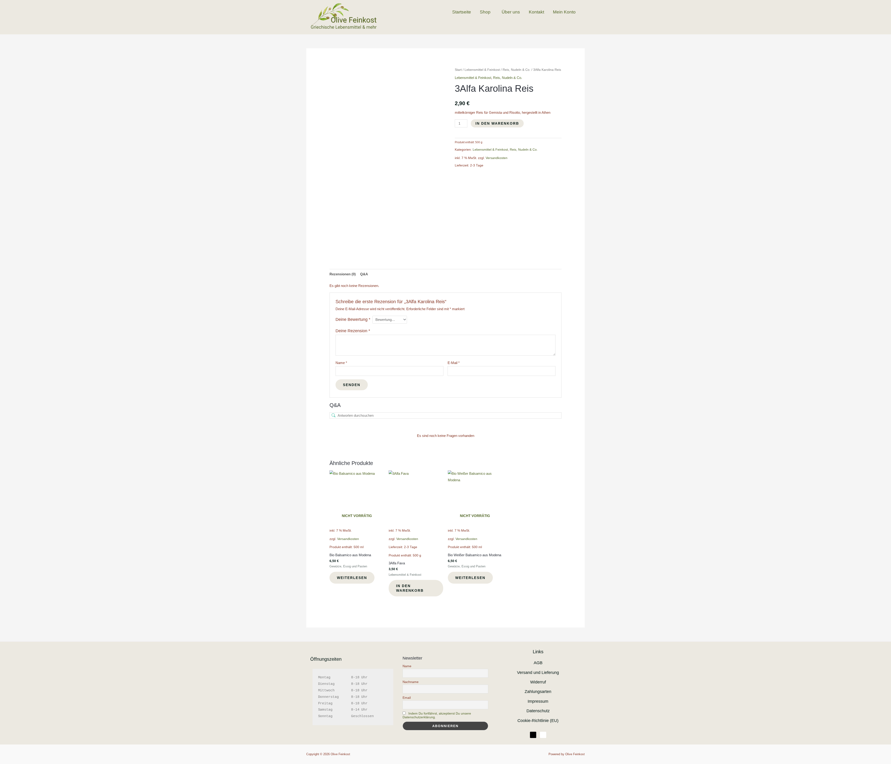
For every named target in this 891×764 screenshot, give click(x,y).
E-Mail (454, 363)
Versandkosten (496, 158)
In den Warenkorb (497, 123)
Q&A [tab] (364, 274)
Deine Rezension (353, 330)
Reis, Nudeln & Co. (516, 70)
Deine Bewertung (353, 319)
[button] (486, 12)
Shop (485, 12)
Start (458, 70)
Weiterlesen (352, 578)
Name (341, 363)
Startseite (461, 12)
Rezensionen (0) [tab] (342, 274)
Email (407, 697)
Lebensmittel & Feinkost (482, 70)
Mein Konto (564, 12)
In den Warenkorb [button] (410, 588)
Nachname (411, 682)
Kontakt (536, 12)
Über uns (511, 12)
